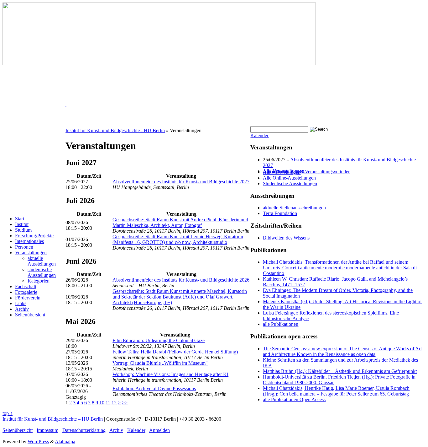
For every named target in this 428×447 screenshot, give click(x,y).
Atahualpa (65, 441)
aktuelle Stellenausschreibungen (294, 207)
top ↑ (8, 413)
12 (114, 402)
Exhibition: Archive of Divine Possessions (154, 388)
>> (125, 402)
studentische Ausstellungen (42, 272)
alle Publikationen (280, 324)
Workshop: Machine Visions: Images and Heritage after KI (170, 374)
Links (20, 303)
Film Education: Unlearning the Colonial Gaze (158, 340)
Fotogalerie (26, 292)
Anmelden (159, 430)
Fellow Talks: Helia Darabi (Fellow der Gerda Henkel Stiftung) (175, 351)
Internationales (29, 241)
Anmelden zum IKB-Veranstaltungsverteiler (306, 171)
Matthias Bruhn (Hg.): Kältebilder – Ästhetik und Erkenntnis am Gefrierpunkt (340, 371)
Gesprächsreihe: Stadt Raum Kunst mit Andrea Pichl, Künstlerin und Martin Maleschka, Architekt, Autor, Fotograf (180, 222)
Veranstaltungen (31, 252)
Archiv (22, 309)
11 (108, 402)
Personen (24, 247)
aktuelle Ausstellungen (42, 261)
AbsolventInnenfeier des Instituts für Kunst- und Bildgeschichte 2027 (180, 181)
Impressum (47, 430)
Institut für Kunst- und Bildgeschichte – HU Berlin (53, 419)
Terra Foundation (280, 213)
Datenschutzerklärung (84, 430)
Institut (22, 224)
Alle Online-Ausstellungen (289, 177)
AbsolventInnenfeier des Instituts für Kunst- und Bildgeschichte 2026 (180, 280)
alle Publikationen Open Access (294, 399)
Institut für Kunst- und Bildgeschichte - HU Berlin (115, 130)
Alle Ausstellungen (281, 172)
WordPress (38, 441)
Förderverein (27, 297)
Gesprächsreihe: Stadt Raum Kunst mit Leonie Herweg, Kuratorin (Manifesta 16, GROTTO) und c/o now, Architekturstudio (177, 239)
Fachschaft (25, 286)
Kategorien (39, 280)
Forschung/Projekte (34, 235)
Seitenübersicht (30, 314)
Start (19, 218)
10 (101, 402)
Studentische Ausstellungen (290, 183)
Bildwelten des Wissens (286, 237)
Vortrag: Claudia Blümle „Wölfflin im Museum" (160, 363)
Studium (23, 230)
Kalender (259, 135)
